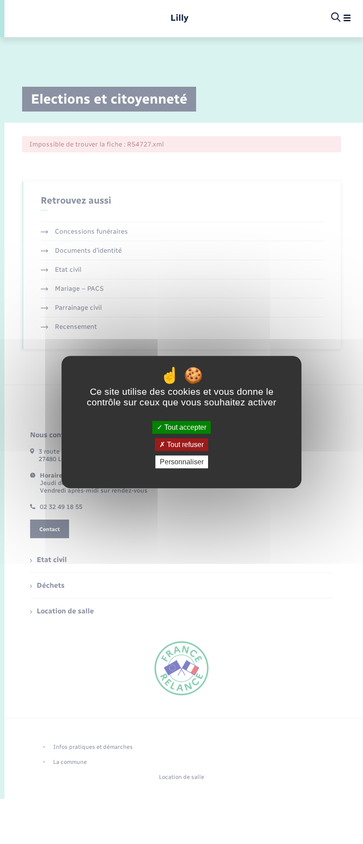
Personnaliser (182, 462)
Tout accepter (184, 427)
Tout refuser (184, 444)
